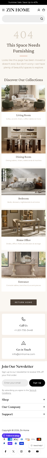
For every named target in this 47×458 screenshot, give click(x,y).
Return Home (23, 302)
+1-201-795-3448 (23, 330)
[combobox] (23, 18)
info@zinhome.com (23, 354)
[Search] (41, 18)
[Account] (38, 10)
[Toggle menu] (3, 10)
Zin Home (18, 10)
